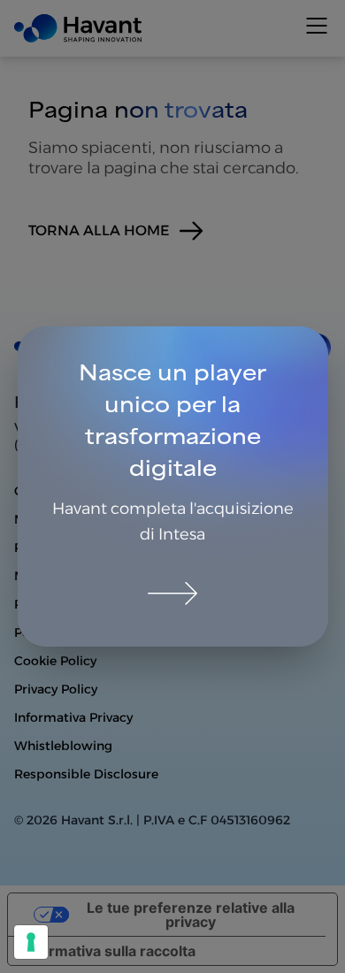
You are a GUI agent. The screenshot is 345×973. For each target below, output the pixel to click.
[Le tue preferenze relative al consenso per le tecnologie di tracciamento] (31, 942)
